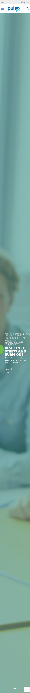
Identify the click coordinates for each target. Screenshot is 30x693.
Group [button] (26, 2)
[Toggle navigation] (2, 8)
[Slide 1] (7, 688)
